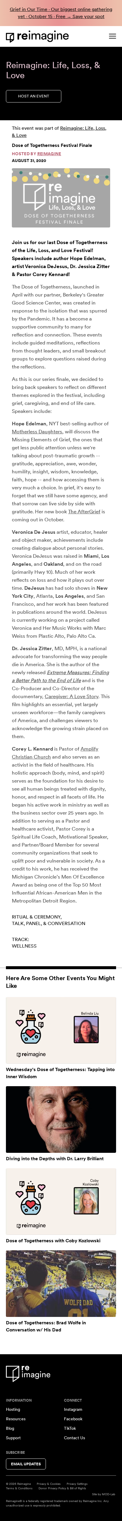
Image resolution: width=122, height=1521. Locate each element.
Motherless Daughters (37, 432)
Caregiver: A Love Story (71, 696)
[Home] (38, 37)
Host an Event (33, 96)
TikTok (70, 1428)
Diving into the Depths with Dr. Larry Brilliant (55, 1158)
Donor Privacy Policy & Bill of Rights (62, 1488)
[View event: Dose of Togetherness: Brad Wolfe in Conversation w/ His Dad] (61, 1283)
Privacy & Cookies (49, 1483)
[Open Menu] (112, 36)
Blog (10, 1428)
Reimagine (49, 153)
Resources (15, 1418)
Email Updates (26, 1464)
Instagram (73, 1409)
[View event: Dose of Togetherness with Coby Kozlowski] (61, 1201)
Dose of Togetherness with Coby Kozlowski (53, 1240)
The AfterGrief (84, 512)
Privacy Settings (77, 1483)
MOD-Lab (108, 1494)
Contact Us (74, 1437)
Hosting (13, 1409)
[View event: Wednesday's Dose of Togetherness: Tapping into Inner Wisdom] (61, 1030)
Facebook (73, 1418)
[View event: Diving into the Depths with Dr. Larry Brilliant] (61, 1119)
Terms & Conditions (19, 1488)
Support (13, 1437)
